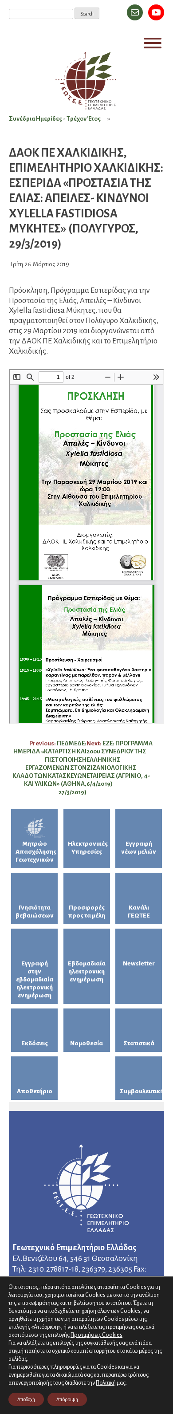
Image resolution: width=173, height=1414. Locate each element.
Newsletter (139, 963)
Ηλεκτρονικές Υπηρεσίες (88, 847)
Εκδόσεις (34, 1043)
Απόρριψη (67, 1399)
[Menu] (152, 43)
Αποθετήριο (34, 1091)
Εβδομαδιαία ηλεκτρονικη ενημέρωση (87, 971)
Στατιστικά (138, 1043)
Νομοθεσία (86, 1043)
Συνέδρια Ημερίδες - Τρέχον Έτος (55, 118)
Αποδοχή (26, 1399)
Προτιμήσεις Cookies (96, 1334)
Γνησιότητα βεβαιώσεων (35, 911)
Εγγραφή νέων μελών (138, 847)
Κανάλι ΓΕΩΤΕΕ (139, 911)
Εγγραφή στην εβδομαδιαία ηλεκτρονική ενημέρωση (34, 979)
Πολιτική (106, 1383)
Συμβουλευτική (141, 1091)
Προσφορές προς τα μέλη (86, 911)
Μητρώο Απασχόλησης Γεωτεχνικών (36, 851)
